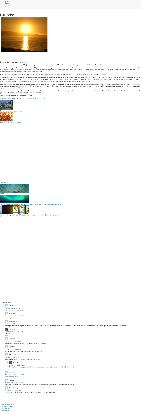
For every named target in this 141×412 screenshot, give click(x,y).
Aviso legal (5, 410)
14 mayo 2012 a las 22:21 (13, 357)
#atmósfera (18, 98)
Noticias (12, 98)
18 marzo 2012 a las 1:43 (13, 341)
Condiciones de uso (8, 404)
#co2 (28, 98)
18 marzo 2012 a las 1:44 (13, 349)
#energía (33, 98)
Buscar (7, 3)
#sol (43, 98)
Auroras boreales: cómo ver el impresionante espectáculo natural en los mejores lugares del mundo (30, 204)
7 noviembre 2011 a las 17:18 (14, 324)
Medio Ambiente (5, 98)
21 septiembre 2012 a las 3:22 (14, 375)
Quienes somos (10, 7)
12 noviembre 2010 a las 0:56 (14, 308)
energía (46, 65)
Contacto (8, 5)
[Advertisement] (47, 56)
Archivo (7, 1)
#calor (24, 98)
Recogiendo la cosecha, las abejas (10, 122)
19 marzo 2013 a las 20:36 (13, 390)
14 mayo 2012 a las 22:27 (17, 365)
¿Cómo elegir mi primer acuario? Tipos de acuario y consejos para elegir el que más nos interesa (29, 215)
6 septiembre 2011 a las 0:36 (14, 316)
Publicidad (5, 408)
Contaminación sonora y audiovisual (11, 111)
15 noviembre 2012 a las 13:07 (14, 383)
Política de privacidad (8, 406)
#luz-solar (39, 98)
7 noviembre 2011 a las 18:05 (14, 332)
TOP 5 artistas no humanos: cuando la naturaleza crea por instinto (20, 194)
